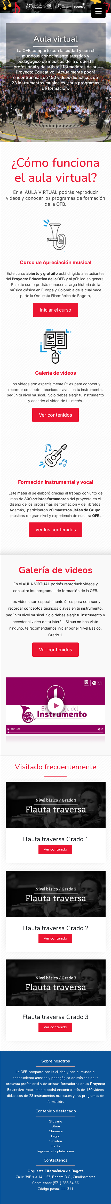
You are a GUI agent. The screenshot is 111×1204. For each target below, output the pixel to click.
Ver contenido (55, 849)
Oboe (55, 1126)
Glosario (55, 1121)
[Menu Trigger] (98, 11)
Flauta (55, 1146)
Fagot (55, 1136)
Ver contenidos (55, 415)
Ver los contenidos (55, 529)
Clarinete (55, 1131)
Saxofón (55, 1141)
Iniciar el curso (55, 310)
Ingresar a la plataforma (55, 1151)
